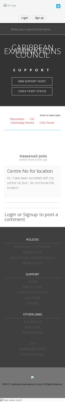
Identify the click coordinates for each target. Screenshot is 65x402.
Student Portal (32, 354)
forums (32, 303)
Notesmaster (32, 332)
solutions (32, 298)
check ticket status (32, 292)
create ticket (32, 287)
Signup (30, 214)
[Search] (6, 29)
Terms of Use (32, 252)
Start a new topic (50, 115)
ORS (32, 343)
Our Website (32, 321)
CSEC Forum (47, 122)
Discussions (17, 119)
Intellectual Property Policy (32, 257)
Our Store (32, 327)
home (32, 281)
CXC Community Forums (23, 120)
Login (10, 214)
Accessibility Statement (32, 246)
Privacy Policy (32, 263)
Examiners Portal (32, 349)
